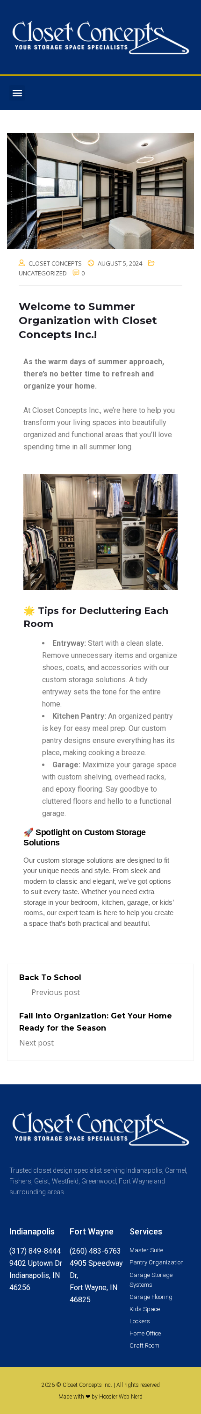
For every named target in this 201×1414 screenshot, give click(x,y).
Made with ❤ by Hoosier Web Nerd (100, 1396)
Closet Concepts (55, 263)
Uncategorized (43, 273)
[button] (17, 93)
